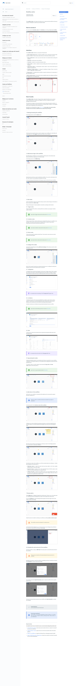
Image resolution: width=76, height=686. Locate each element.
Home (6, 11)
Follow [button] (54, 15)
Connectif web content (31, 627)
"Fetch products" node (31, 630)
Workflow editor (6, 91)
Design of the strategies (46, 8)
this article (49, 214)
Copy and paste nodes (7, 93)
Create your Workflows (36, 8)
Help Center (28, 8)
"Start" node (42, 107)
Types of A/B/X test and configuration (34, 635)
